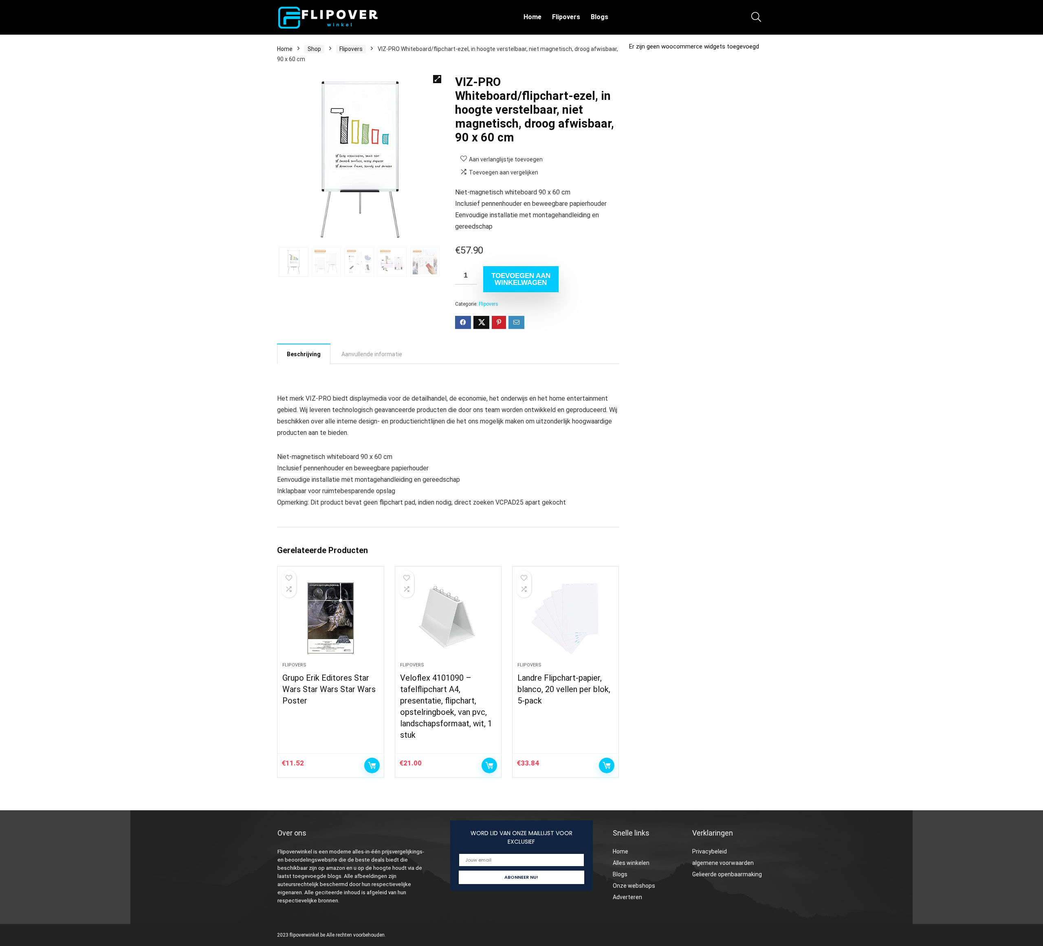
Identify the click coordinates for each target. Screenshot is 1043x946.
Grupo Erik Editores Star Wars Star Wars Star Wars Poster (329, 689)
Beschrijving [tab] (304, 354)
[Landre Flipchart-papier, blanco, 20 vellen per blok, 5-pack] (565, 618)
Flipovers (566, 17)
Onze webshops (634, 885)
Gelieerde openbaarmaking (727, 874)
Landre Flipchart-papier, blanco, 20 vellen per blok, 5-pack (563, 689)
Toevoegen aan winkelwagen (520, 279)
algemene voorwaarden (723, 863)
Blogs (599, 17)
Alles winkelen (631, 863)
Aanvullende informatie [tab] (371, 354)
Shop (314, 49)
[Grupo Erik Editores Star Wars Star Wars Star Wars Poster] (330, 618)
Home (532, 17)
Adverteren (627, 897)
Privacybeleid (709, 851)
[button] (437, 79)
